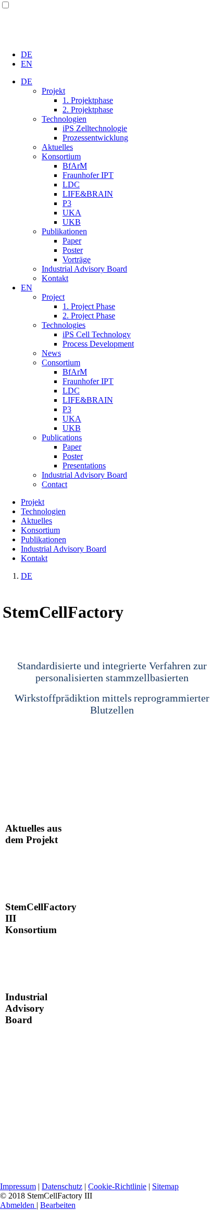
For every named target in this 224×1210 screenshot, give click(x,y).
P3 (67, 203)
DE (26, 54)
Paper (72, 240)
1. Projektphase (88, 100)
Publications (62, 437)
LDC (71, 184)
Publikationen (64, 231)
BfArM (75, 165)
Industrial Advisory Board (84, 268)
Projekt (53, 90)
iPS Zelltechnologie (95, 128)
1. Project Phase (89, 306)
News (51, 353)
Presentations (84, 465)
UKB (72, 222)
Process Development (98, 343)
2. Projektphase (88, 109)
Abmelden (18, 1205)
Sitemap (165, 1186)
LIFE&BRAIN (88, 193)
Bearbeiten (58, 1205)
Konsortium (61, 156)
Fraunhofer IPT (88, 175)
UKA (72, 212)
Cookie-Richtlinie (117, 1186)
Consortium (61, 362)
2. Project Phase (89, 315)
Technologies (63, 325)
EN (26, 63)
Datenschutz (62, 1186)
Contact (54, 484)
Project (53, 296)
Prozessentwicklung (95, 137)
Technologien (64, 118)
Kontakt (55, 278)
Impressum (18, 1186)
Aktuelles (57, 147)
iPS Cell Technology (97, 334)
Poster (73, 250)
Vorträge (77, 259)
